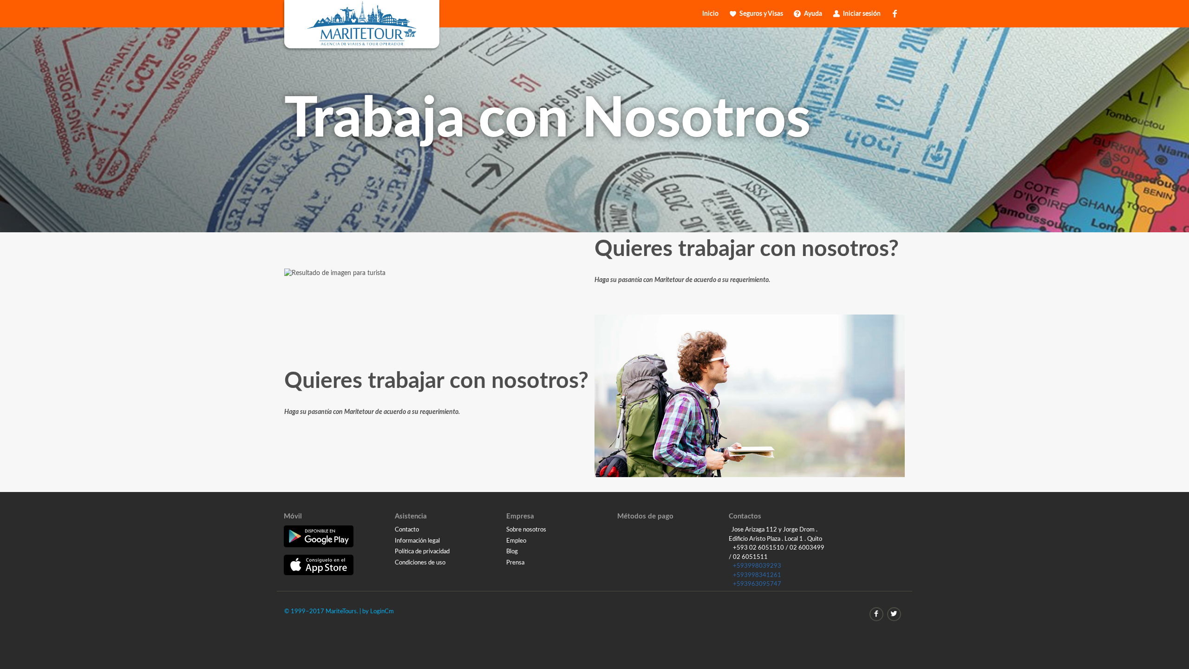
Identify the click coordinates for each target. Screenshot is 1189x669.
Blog (512, 552)
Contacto (407, 530)
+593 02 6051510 (758, 548)
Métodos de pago (645, 516)
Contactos (745, 516)
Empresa (520, 516)
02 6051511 (750, 557)
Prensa (515, 563)
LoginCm (382, 612)
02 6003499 (807, 548)
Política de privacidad (422, 552)
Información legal (417, 541)
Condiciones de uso (420, 563)
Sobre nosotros (526, 530)
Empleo (516, 541)
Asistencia (411, 516)
